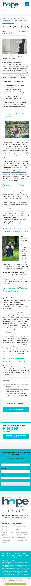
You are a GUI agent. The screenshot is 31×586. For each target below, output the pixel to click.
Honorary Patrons (7, 532)
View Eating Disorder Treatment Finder (16, 436)
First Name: (4, 461)
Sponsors (5, 535)
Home (4, 18)
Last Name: (4, 468)
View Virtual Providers (16, 409)
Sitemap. (14, 555)
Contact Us (5, 529)
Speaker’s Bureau (21, 532)
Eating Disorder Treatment (14, 18)
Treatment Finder (21, 540)
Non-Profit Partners (8, 537)
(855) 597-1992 (15, 584)
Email (2, 475)
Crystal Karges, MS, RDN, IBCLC (19, 32)
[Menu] (27, 4)
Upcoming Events (21, 535)
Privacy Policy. (21, 555)
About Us (4, 10)
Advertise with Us (7, 540)
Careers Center (20, 537)
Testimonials (6, 543)
